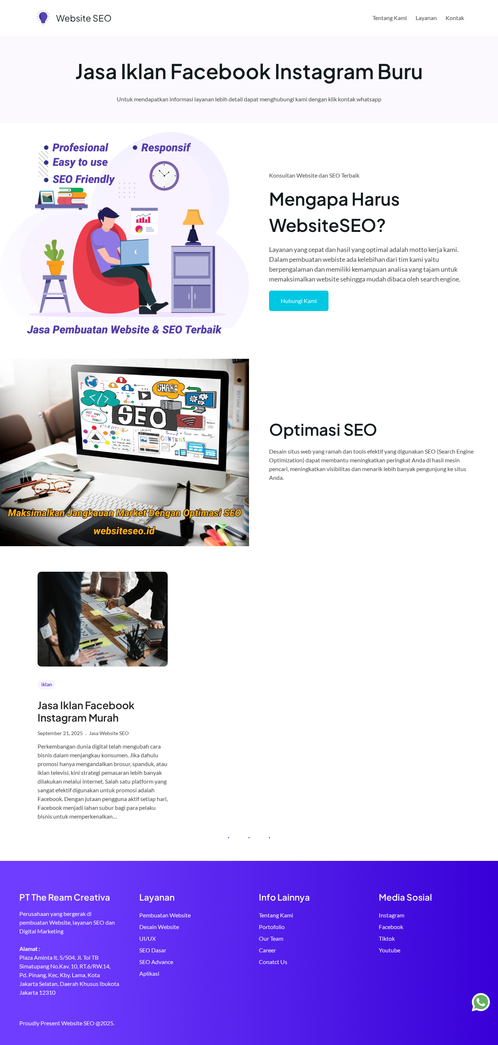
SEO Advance (156, 961)
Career (267, 950)
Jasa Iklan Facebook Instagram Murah (86, 711)
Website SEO (84, 17)
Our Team (271, 938)
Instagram (391, 915)
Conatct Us (273, 961)
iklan (46, 684)
